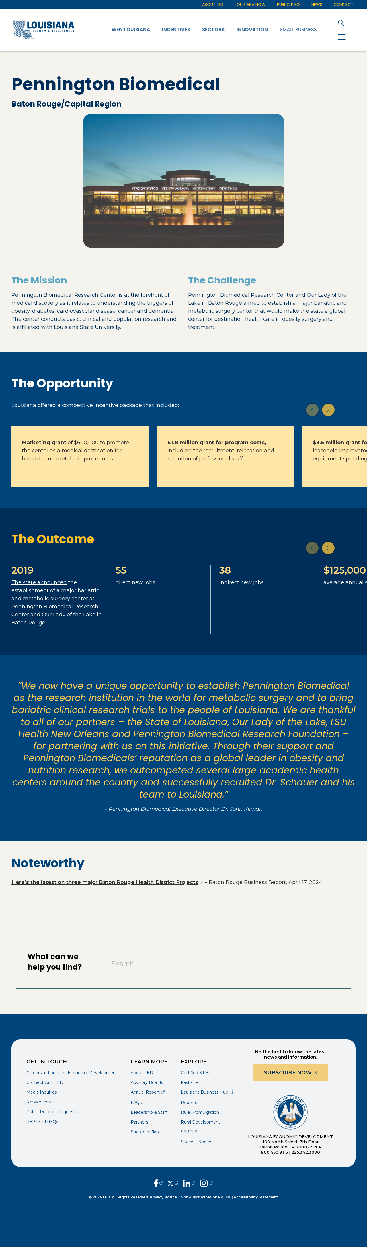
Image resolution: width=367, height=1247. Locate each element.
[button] (312, 410)
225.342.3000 (306, 1152)
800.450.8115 (274, 1152)
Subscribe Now (296, 1072)
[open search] (341, 23)
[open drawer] (341, 37)
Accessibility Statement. (256, 1197)
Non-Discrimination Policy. (206, 1197)
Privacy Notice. (164, 1197)
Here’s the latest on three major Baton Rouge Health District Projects (107, 882)
